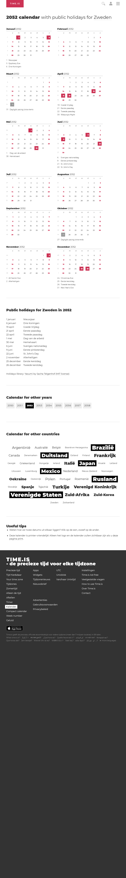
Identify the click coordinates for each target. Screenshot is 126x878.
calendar (59, 17)
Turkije (61, 487)
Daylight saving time (19, 109)
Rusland (105, 479)
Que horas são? (12, 640)
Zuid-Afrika (77, 494)
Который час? (102, 638)
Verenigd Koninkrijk (95, 486)
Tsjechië (43, 486)
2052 (18, 29)
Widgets (37, 575)
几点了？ (25, 638)
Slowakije (12, 487)
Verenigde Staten (36, 494)
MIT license (62, 374)
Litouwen (16, 471)
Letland (113, 463)
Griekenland (27, 463)
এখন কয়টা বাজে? (90, 638)
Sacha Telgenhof (46, 374)
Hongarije (44, 463)
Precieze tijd (13, 570)
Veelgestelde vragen (93, 579)
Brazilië (103, 447)
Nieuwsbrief (39, 584)
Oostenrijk (36, 479)
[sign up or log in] (110, 4)
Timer (9, 602)
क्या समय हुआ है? (36, 638)
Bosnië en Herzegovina (76, 447)
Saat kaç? (69, 640)
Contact (86, 593)
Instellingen (88, 570)
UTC (58, 570)
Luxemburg (31, 471)
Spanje (27, 487)
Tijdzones (11, 584)
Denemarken (30, 455)
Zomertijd (11, 588)
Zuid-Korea (104, 495)
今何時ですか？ (58, 640)
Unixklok (61, 575)
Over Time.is (88, 588)
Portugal (65, 479)
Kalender (11, 606)
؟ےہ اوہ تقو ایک (92, 640)
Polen (50, 479)
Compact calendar (16, 611)
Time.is (15, 3)
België (56, 447)
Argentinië (21, 448)
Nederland (70, 471)
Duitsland (54, 455)
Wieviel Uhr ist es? (42, 640)
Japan (87, 463)
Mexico (50, 471)
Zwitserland (68, 502)
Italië (69, 463)
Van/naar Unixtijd (66, 579)
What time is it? (13, 638)
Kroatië (101, 463)
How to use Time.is (92, 584)
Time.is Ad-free (90, 575)
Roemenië (82, 479)
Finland (86, 455)
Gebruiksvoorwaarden (45, 604)
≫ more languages (108, 640)
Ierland (56, 463)
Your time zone (14, 579)
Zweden (103, 17)
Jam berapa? (26, 640)
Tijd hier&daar (14, 575)
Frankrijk (105, 455)
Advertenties (40, 600)
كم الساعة (79, 638)
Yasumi (29, 374)
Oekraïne (17, 479)
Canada (14, 455)
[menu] (118, 4)
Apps (36, 570)
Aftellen (10, 597)
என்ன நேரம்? (80, 640)
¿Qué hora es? (49, 638)
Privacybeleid (40, 609)
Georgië (11, 463)
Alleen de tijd (13, 593)
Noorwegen (107, 471)
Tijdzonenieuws (41, 579)
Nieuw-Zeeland (89, 471)
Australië (41, 447)
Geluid (10, 620)
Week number (14, 616)
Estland (74, 455)
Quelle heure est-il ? (65, 638)
